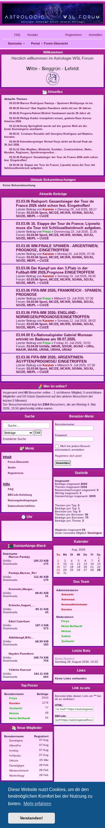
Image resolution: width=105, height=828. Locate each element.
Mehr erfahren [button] (37, 803)
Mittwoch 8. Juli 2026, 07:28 (76, 365)
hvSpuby (15, 755)
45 (46, 717)
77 (46, 707)
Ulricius (13, 760)
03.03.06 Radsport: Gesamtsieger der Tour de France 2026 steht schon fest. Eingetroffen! (55, 203)
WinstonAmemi (18, 770)
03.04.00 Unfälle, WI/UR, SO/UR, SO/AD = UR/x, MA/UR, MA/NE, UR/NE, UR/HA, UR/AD (55, 348)
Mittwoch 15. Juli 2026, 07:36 (73, 298)
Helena (14, 713)
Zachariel (15, 708)
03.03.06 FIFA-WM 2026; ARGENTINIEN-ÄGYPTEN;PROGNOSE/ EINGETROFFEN (51, 359)
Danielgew (16, 740)
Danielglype (16, 765)
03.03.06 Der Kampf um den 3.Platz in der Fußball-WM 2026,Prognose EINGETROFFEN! (55, 270)
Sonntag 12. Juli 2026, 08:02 (76, 320)
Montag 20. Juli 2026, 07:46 (76, 253)
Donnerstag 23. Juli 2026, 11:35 (75, 231)
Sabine (66, 636)
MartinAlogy (16, 775)
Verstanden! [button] (31, 818)
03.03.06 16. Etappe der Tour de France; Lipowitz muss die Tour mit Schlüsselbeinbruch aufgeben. (59, 226)
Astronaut (67, 599)
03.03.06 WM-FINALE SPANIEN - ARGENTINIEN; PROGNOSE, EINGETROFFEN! (57, 248)
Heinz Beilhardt (19, 718)
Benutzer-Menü (81, 416)
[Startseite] (52, 13)
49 (46, 712)
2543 (45, 697)
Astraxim (67, 594)
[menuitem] (14, 34)
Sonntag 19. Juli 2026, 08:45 (76, 276)
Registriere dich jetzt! (68, 455)
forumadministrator (74, 604)
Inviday (13, 750)
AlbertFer (15, 745)
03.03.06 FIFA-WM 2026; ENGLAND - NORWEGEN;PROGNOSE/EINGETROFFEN (52, 315)
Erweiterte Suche (14, 439)
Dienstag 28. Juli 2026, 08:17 (77, 209)
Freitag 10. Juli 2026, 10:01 (72, 343)
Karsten (48, 209)
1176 (45, 702)
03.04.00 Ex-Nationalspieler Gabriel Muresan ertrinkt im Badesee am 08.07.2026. (54, 337)
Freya (47, 231)
